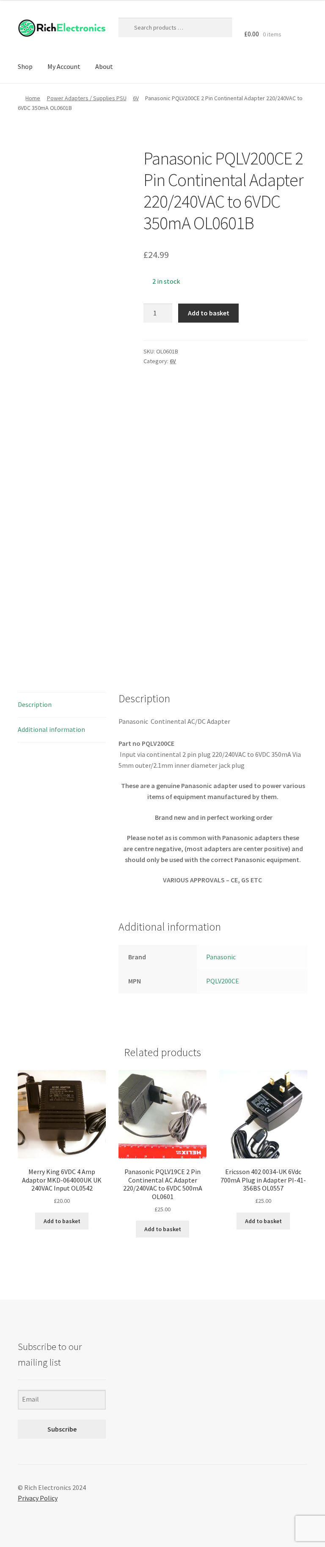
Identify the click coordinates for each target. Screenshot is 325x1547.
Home (32, 98)
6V (136, 98)
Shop (25, 66)
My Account (63, 66)
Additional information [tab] (51, 729)
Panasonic (221, 957)
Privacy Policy (38, 1498)
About (104, 66)
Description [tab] (35, 704)
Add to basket (208, 313)
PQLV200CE (222, 981)
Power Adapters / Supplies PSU (87, 98)
